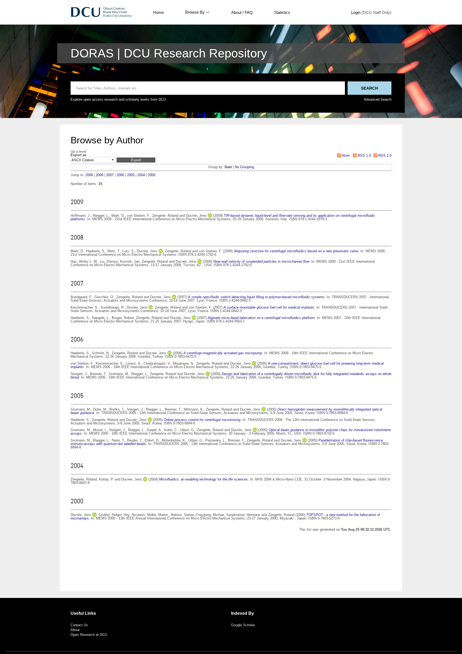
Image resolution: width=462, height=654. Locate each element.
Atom (345, 155)
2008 (99, 175)
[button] (136, 160)
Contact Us (79, 625)
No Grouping (244, 167)
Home (158, 12)
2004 (141, 175)
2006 (120, 175)
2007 (110, 175)
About (75, 630)
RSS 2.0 (384, 155)
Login (355, 12)
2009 (89, 175)
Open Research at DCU (89, 635)
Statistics (282, 12)
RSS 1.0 (364, 155)
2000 (151, 175)
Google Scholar (243, 625)
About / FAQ (242, 12)
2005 (130, 175)
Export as (78, 155)
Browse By (195, 12)
